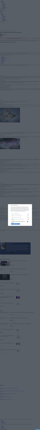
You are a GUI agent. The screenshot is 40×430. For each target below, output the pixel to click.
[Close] (30, 205)
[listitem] (20, 213)
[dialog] (20, 215)
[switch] (28, 217)
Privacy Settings (38, 429)
